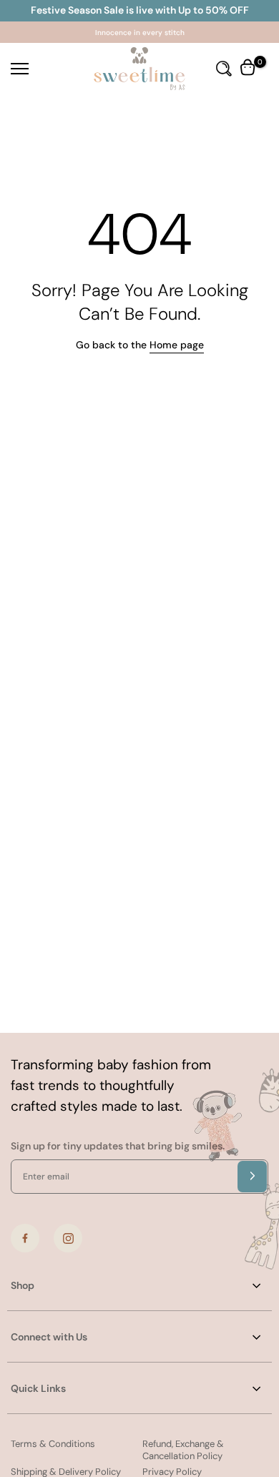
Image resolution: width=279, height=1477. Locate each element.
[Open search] (224, 69)
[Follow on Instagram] (68, 1238)
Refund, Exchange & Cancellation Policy (183, 1450)
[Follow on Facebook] (25, 1238)
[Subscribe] (252, 1176)
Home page (177, 344)
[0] (249, 68)
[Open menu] (39, 68)
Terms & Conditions (53, 1444)
